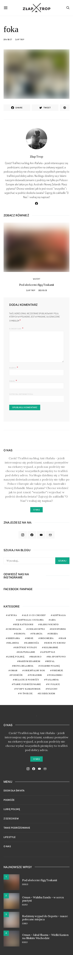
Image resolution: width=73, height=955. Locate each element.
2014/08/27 (8, 39)
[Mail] (50, 535)
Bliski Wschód (49, 624)
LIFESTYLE (10, 837)
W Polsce (54, 684)
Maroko (36, 656)
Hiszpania (14, 638)
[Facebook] (32, 535)
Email (13, 380)
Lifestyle (48, 652)
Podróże (17, 675)
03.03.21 (25, 942)
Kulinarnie (51, 647)
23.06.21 (25, 923)
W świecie (26, 693)
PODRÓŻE (9, 799)
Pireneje (57, 670)
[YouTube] (41, 535)
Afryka (12, 615)
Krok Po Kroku (56, 642)
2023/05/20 (42, 290)
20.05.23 (25, 884)
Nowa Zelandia (23, 665)
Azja (53, 619)
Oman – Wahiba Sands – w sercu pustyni (43, 899)
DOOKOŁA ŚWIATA (14, 790)
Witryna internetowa (21, 394)
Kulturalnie (26, 652)
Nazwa (13, 367)
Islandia (13, 642)
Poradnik (36, 675)
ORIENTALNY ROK (34, 670)
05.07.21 (25, 905)
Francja (37, 633)
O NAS (7, 846)
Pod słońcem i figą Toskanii (36, 284)
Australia (59, 615)
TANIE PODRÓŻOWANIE (17, 827)
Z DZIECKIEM (47, 693)
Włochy (36, 279)
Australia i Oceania (31, 619)
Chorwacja (14, 629)
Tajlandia (52, 679)
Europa (21, 633)
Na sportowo (57, 656)
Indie (30, 638)
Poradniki (55, 675)
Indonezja (47, 638)
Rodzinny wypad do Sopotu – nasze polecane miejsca (45, 917)
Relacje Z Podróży (27, 679)
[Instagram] (22, 535)
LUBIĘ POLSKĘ (12, 809)
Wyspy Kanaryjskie (28, 688)
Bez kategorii (24, 624)
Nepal (51, 661)
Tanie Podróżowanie (27, 684)
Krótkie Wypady (26, 647)
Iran (63, 638)
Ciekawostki (36, 629)
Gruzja (53, 633)
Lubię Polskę (16, 656)
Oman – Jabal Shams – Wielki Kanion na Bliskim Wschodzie (45, 936)
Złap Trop (19, 39)
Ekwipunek (58, 629)
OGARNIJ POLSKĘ (50, 665)
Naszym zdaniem (29, 661)
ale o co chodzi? (35, 615)
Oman (13, 670)
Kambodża (32, 642)
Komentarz (15, 329)
